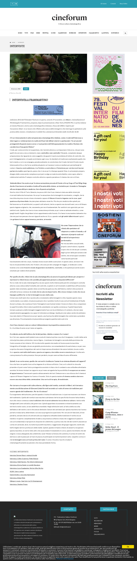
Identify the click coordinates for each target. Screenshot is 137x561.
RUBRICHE (72, 33)
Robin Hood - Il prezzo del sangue (113, 428)
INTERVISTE (82, 33)
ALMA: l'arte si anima (17, 471)
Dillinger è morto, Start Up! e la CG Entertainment (26, 481)
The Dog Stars (111, 386)
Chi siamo (104, 3)
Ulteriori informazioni (65, 559)
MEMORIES (97, 523)
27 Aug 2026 (109, 382)
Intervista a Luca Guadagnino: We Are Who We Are (26, 468)
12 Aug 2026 (109, 424)
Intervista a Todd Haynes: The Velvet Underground (26, 462)
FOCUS (111, 378)
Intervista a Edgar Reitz (17, 478)
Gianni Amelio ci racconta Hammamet (22, 475)
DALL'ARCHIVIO (94, 33)
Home (13, 42)
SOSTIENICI (115, 33)
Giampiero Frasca (113, 431)
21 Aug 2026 (109, 409)
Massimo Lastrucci (113, 387)
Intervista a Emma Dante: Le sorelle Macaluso (25, 465)
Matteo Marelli (16, 93)
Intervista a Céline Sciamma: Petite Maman (24, 458)
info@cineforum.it (65, 527)
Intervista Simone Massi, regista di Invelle (23, 455)
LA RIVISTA (105, 33)
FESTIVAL (46, 33)
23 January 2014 (15, 88)
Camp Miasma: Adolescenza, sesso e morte (114, 414)
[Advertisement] (108, 362)
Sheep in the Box (112, 399)
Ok (128, 546)
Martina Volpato (112, 418)
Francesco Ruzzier (113, 401)
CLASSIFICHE (62, 33)
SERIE (38, 33)
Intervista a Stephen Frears (19, 484)
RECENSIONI (99, 378)
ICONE (53, 33)
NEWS (26, 88)
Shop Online (123, 3)
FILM (32, 33)
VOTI (26, 33)
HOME (20, 33)
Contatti (113, 3)
